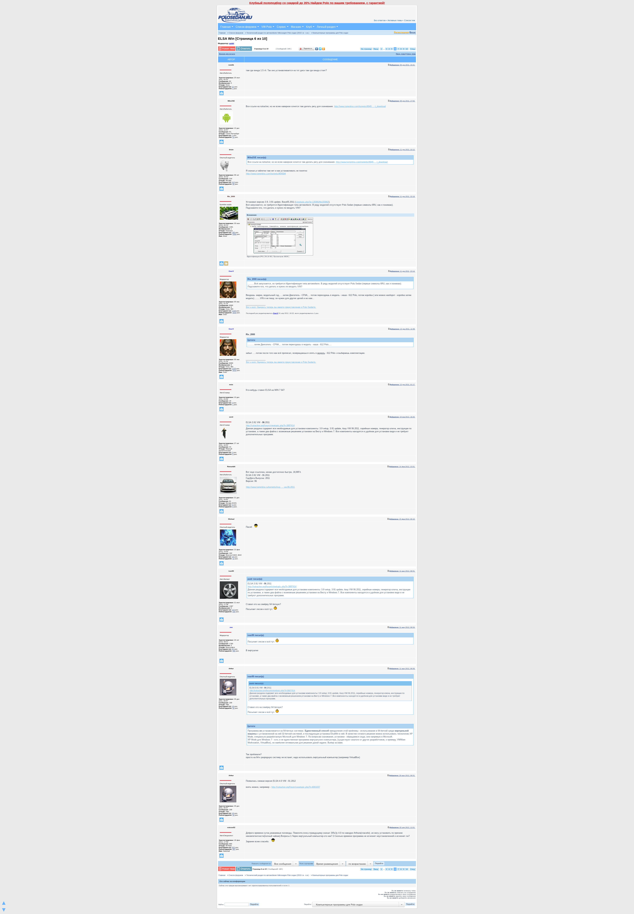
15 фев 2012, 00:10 (402, 519)
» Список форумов (235, 33)
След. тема (411, 54)
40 (233, 184)
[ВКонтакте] (316, 49)
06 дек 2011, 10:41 (402, 65)
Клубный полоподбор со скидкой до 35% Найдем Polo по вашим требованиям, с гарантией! (317, 3)
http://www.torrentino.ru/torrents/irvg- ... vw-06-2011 (270, 487)
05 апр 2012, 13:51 (402, 827)
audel (231, 43)
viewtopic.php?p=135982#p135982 (312, 202)
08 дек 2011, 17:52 (402, 101)
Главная (225, 27)
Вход (412, 32)
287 (233, 849)
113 (233, 182)
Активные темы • (395, 20)
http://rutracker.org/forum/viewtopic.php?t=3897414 (270, 425)
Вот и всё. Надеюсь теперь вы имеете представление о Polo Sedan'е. (281, 307)
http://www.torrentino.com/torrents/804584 (266, 173)
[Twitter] (320, 49)
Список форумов (246, 27)
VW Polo (266, 27)
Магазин (296, 27)
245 (233, 612)
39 (233, 557)
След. (412, 49)
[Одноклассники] (323, 49)
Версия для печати (227, 54)
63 (233, 649)
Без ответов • (380, 20)
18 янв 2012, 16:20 (402, 417)
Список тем (409, 20)
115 (233, 610)
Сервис (281, 27)
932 (233, 847)
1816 (234, 313)
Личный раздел (326, 27)
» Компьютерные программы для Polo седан (329, 33)
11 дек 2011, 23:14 (402, 271)
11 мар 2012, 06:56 (402, 668)
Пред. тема (400, 54)
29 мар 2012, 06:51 (402, 775)
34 (233, 708)
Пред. (376, 49)
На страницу (366, 49)
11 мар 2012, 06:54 (402, 627)
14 (233, 559)
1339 (234, 311)
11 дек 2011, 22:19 (402, 196)
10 (407, 49)
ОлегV (275, 313)
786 (233, 232)
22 (233, 87)
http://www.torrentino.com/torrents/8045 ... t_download (360, 106)
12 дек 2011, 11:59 (402, 329)
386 (233, 651)
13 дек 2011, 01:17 (402, 384)
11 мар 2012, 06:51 (402, 571)
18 (233, 706)
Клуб (309, 27)
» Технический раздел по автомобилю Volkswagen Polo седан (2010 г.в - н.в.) (277, 33)
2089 (234, 234)
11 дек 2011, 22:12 (402, 149)
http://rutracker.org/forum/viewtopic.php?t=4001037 (295, 787)
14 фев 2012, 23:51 (402, 466)
